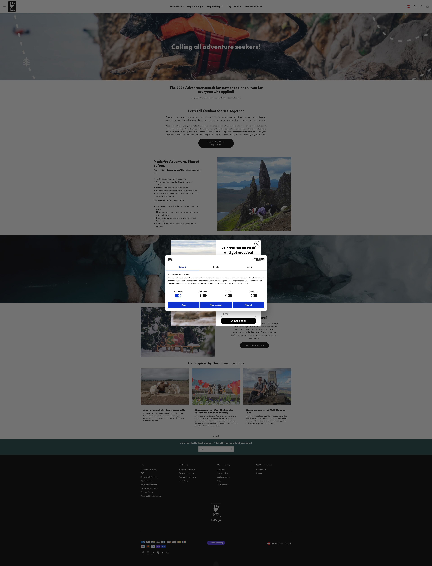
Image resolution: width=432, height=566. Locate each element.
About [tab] (249, 267)
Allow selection (216, 305)
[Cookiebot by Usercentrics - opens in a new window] (254, 259)
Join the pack (238, 320)
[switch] (203, 295)
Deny (184, 305)
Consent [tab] (182, 267)
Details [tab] (216, 267)
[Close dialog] (257, 244)
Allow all (248, 305)
